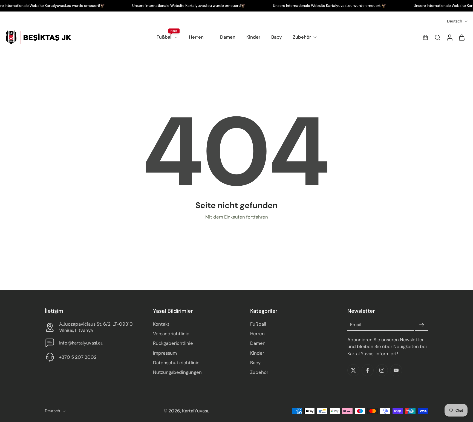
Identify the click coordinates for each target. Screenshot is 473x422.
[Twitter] (353, 370)
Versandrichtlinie (171, 334)
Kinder (253, 37)
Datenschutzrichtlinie (176, 363)
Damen (227, 37)
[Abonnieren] (421, 325)
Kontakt (161, 324)
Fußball (164, 37)
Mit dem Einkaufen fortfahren (236, 217)
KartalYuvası (195, 411)
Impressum (165, 353)
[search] (437, 37)
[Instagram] (382, 370)
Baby (276, 37)
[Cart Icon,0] (461, 37)
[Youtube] (396, 370)
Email (355, 325)
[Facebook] (368, 370)
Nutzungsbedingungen (177, 372)
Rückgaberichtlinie (173, 343)
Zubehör (302, 37)
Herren (196, 37)
